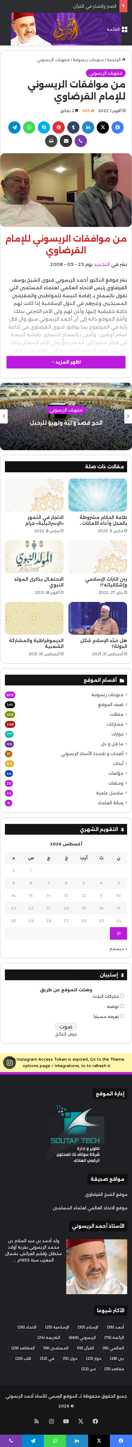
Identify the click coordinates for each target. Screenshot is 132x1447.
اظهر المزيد (67, 362)
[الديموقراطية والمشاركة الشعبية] (34, 618)
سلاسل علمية (109, 792)
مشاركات (115, 724)
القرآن (85, 1348)
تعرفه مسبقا (106, 1016)
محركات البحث (106, 996)
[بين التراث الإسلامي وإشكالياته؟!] (97, 556)
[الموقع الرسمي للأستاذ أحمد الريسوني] (66, 29)
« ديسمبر (118, 948)
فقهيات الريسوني (53, 59)
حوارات (117, 733)
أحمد (115, 1327)
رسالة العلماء (110, 802)
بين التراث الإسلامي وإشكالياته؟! (106, 582)
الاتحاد (27, 1327)
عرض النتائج (66, 1034)
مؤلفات (115, 773)
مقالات (116, 714)
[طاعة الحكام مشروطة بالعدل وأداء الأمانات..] (97, 495)
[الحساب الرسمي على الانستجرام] (9, 1063)
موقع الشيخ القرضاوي (106, 1194)
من (88, 1369)
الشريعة (48, 1337)
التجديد (102, 264)
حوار (93, 1358)
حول (70, 1358)
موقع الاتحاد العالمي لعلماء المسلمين (90, 1207)
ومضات (115, 783)
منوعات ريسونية (88, 59)
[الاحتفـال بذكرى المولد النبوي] (34, 556)
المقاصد (23, 1348)
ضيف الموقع (110, 704)
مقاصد (114, 1369)
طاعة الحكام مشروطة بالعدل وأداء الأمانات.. (103, 520)
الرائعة (114, 1337)
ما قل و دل (112, 743)
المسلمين (55, 1348)
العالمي (113, 1348)
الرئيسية (114, 59)
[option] (66, 416)
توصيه (113, 1006)
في (47, 1358)
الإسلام (88, 1327)
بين (117, 1358)
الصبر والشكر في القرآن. (94, 6)
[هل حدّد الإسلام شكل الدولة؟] (97, 618)
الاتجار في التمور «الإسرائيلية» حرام (44, 520)
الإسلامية (57, 1327)
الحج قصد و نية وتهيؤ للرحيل (66, 423)
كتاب (23, 1358)
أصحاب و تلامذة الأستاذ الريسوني (92, 753)
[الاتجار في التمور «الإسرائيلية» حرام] (34, 495)
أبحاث (118, 763)
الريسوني (82, 1337)
